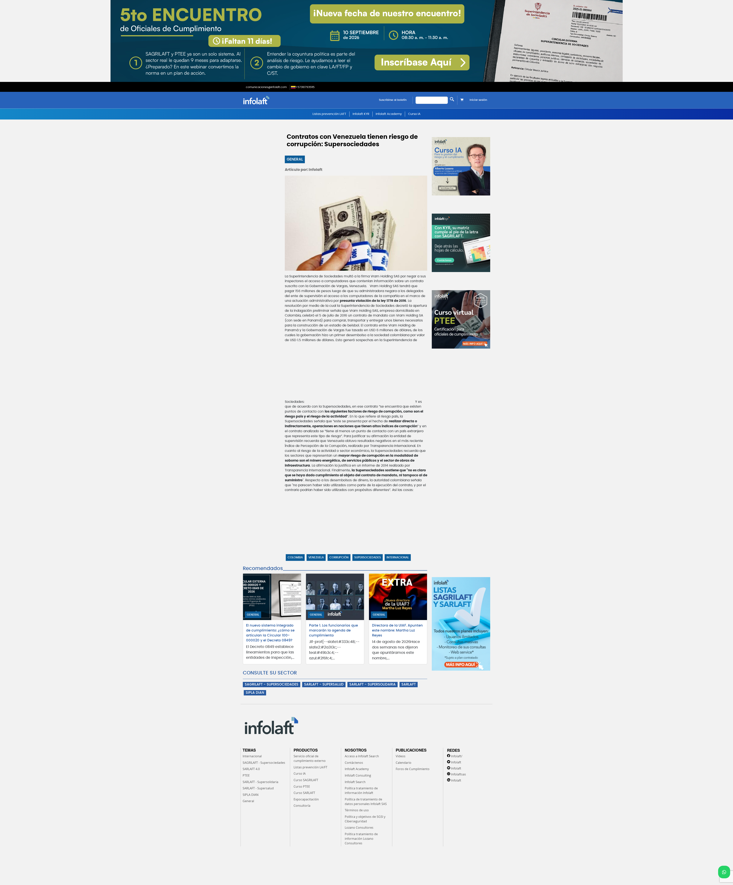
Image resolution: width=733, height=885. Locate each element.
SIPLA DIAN (255, 692)
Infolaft (456, 762)
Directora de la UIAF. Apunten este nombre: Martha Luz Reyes (397, 630)
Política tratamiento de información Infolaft (361, 790)
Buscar (452, 99)
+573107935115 (305, 87)
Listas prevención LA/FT (310, 767)
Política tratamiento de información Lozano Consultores (361, 838)
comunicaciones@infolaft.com (266, 87)
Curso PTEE (302, 786)
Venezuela (316, 557)
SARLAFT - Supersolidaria (260, 782)
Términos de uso (357, 810)
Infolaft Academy (389, 113)
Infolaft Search (355, 782)
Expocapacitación (306, 799)
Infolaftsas (458, 774)
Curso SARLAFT (304, 793)
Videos (400, 756)
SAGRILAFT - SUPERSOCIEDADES (271, 684)
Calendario (403, 763)
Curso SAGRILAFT (306, 780)
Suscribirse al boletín (393, 100)
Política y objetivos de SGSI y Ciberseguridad (365, 819)
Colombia (295, 557)
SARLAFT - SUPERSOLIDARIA (372, 684)
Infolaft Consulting (358, 775)
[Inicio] (276, 100)
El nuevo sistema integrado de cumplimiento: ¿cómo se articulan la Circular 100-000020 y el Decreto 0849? (270, 633)
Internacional (398, 557)
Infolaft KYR (361, 113)
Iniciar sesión (478, 100)
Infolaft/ (456, 756)
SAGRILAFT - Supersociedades (264, 763)
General (295, 159)
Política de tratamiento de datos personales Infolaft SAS (366, 801)
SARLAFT (408, 684)
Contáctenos (354, 763)
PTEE (246, 775)
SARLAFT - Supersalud (258, 788)
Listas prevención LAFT (329, 113)
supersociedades (367, 557)
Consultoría (302, 805)
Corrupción (339, 557)
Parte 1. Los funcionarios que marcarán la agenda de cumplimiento (333, 630)
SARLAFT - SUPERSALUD (324, 684)
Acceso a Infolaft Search (362, 756)
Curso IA (414, 113)
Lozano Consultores (359, 827)
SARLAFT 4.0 (251, 769)
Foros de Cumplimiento (412, 769)
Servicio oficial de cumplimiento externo (310, 758)
